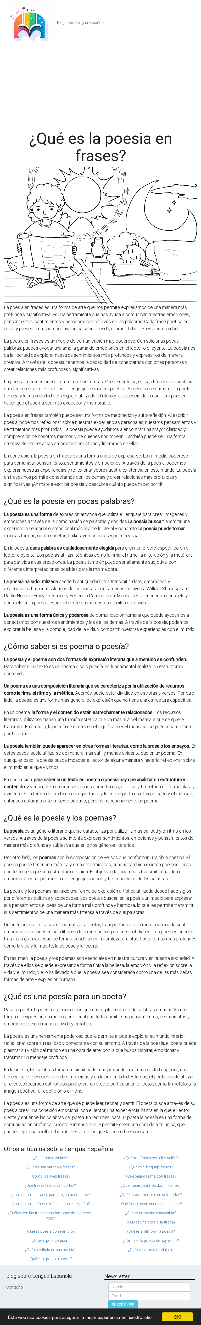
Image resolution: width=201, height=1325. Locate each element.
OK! (177, 1316)
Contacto (14, 1287)
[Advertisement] (100, 85)
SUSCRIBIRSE (123, 1305)
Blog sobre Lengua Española (80, 22)
